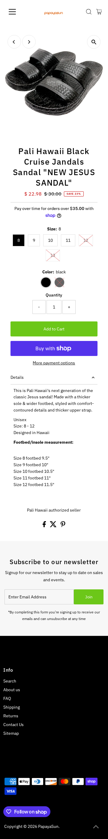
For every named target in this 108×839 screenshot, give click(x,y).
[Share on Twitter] (54, 525)
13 (52, 255)
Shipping (11, 707)
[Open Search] (89, 11)
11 (68, 240)
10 (50, 240)
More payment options (54, 363)
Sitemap (11, 733)
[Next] (29, 42)
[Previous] (14, 42)
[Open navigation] (16, 11)
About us (11, 689)
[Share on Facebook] (45, 525)
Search (9, 681)
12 (85, 240)
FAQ (7, 698)
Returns (10, 716)
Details (17, 377)
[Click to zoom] (93, 42)
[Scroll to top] (96, 827)
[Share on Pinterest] (63, 525)
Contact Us (13, 724)
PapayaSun (48, 826)
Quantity (54, 295)
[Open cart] (99, 12)
